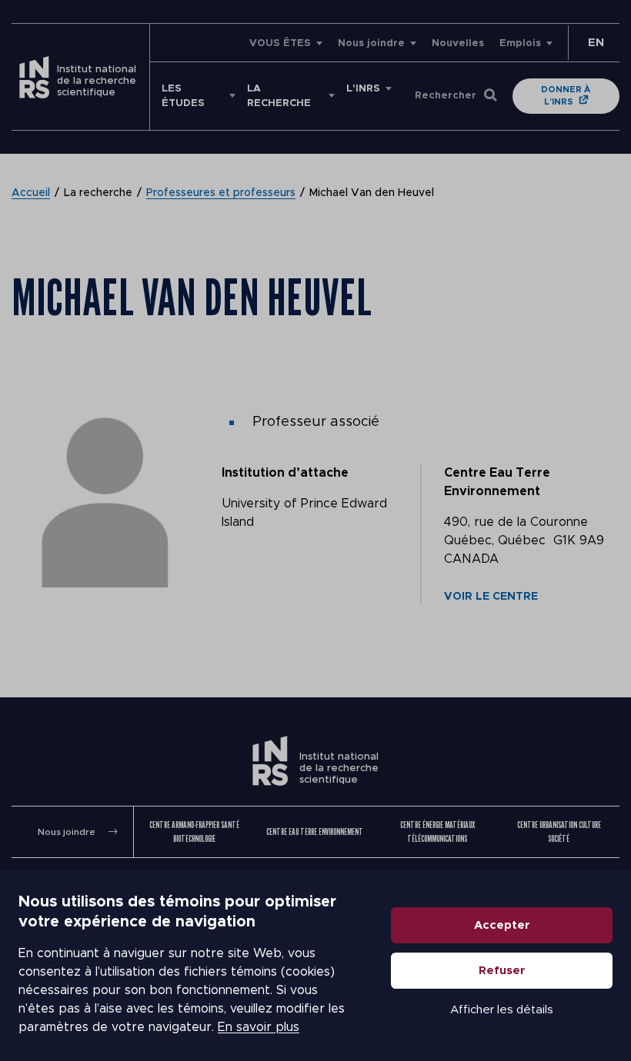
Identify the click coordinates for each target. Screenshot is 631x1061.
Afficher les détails (501, 1010)
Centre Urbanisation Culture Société (559, 831)
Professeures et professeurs (220, 193)
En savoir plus (258, 1027)
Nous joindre (371, 43)
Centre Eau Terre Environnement (314, 831)
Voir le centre (491, 596)
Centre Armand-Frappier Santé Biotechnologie (194, 831)
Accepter (502, 925)
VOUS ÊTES (280, 43)
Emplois (520, 43)
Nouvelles (458, 43)
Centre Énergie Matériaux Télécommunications (437, 831)
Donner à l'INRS (565, 95)
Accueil (31, 193)
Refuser (502, 970)
